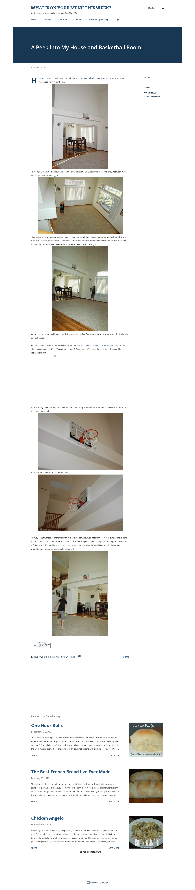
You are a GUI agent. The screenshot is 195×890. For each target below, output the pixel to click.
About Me (62, 19)
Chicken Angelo (47, 818)
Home (33, 19)
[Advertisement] (76, 681)
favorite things (150, 93)
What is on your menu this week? (71, 7)
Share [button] (147, 77)
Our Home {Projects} (98, 19)
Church (78, 19)
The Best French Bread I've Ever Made (70, 771)
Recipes (47, 19)
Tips (117, 19)
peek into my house (152, 96)
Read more (114, 755)
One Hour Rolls (47, 725)
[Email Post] (79, 657)
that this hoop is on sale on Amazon (93, 345)
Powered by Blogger (99, 882)
